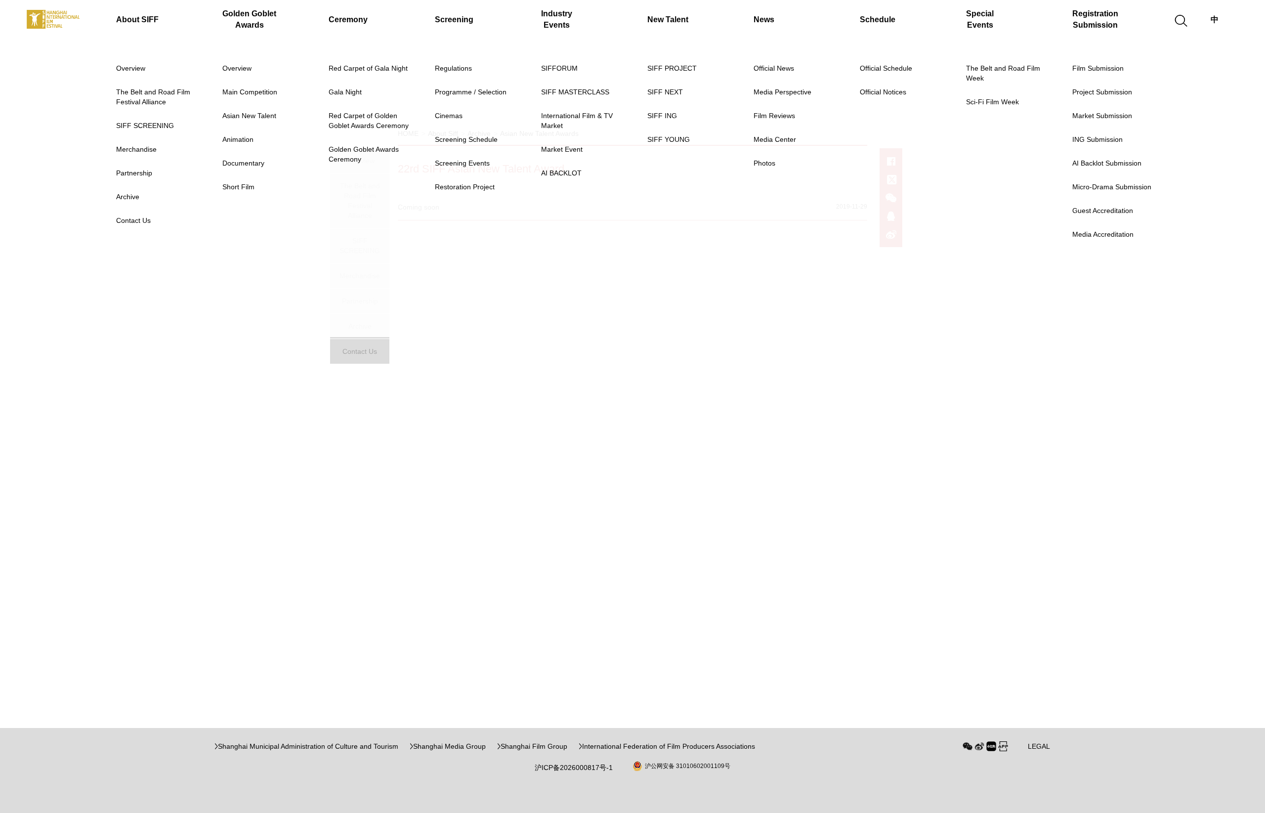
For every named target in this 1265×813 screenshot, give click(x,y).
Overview (130, 68)
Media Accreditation (1103, 234)
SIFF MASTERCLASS (575, 92)
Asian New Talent (249, 116)
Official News (774, 68)
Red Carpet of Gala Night (368, 68)
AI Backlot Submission (1106, 163)
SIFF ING (662, 116)
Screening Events (462, 163)
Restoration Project (465, 187)
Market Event (562, 149)
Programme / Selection (470, 92)
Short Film (238, 187)
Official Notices (883, 92)
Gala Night (345, 92)
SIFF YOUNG (668, 139)
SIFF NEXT (665, 92)
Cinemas (449, 116)
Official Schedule (886, 68)
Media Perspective (782, 92)
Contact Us (133, 220)
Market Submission (1102, 116)
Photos (764, 163)
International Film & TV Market (577, 120)
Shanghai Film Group (534, 746)
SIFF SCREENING (145, 125)
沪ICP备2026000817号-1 (574, 767)
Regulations (453, 68)
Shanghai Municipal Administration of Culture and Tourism (308, 746)
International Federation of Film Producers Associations (668, 746)
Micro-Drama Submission (1111, 187)
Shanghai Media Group (449, 746)
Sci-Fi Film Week (992, 102)
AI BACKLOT (561, 173)
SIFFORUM (559, 68)
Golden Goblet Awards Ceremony (364, 154)
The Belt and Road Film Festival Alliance (153, 97)
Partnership (134, 173)
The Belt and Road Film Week (1003, 73)
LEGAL (1039, 746)
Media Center (775, 139)
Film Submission (1098, 68)
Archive (127, 197)
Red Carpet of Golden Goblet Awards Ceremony (369, 120)
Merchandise (136, 149)
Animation (237, 139)
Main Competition (249, 92)
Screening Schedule (466, 139)
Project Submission (1102, 92)
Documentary (243, 163)
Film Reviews (774, 116)
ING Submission (1097, 139)
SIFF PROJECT (672, 68)
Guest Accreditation (1102, 210)
